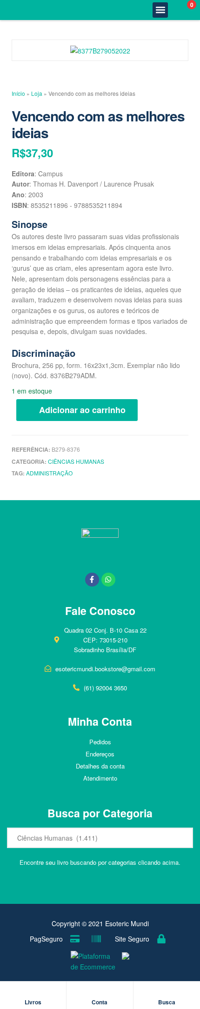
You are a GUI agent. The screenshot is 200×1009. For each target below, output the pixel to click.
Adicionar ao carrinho (82, 410)
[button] (160, 10)
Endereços (100, 753)
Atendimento (100, 778)
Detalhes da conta (100, 766)
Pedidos (100, 741)
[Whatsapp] (108, 580)
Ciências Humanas (76, 461)
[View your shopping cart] (181, 10)
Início (18, 93)
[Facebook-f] (92, 580)
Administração (49, 473)
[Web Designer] (123, 961)
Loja (36, 93)
